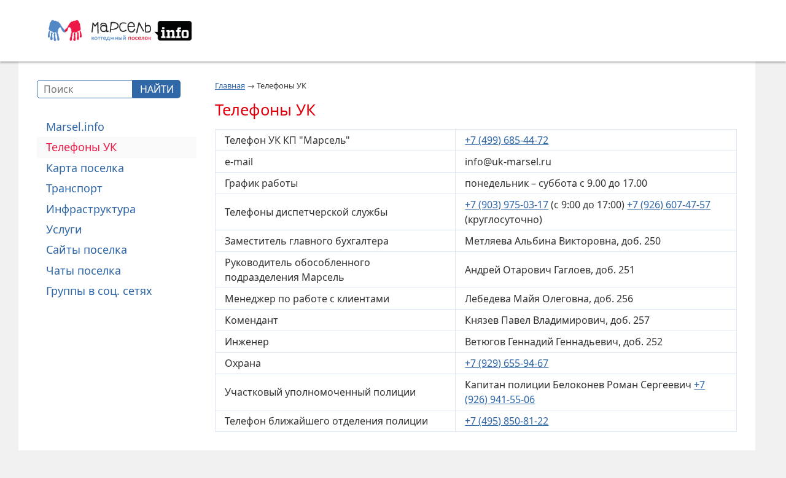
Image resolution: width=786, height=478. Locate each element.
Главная (230, 85)
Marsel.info (75, 126)
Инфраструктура (91, 209)
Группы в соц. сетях (99, 290)
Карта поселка (85, 167)
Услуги (64, 229)
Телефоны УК (81, 146)
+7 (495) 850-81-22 (506, 421)
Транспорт (74, 188)
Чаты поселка (83, 270)
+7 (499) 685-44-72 (506, 140)
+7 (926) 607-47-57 (668, 204)
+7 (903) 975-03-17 (506, 204)
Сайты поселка (86, 249)
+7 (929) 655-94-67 (506, 363)
